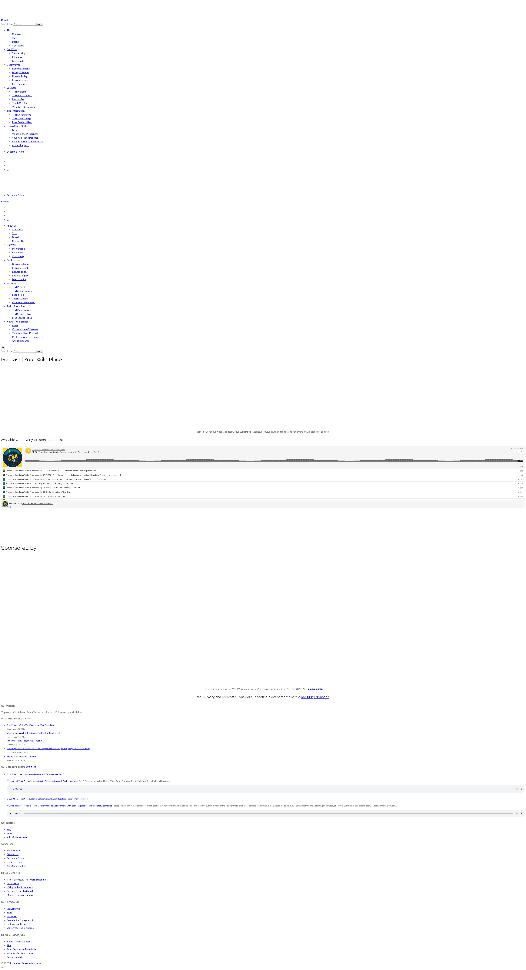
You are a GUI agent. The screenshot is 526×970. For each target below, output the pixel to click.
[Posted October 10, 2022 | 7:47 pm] (60, 805)
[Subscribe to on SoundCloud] (34, 766)
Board (15, 41)
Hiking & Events (20, 72)
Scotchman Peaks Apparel (20, 927)
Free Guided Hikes (22, 122)
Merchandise (19, 83)
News (15, 129)
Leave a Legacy (20, 80)
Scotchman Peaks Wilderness (25, 963)
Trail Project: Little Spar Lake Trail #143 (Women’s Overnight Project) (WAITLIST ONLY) (48, 748)
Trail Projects (19, 91)
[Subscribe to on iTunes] (29, 766)
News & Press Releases (19, 941)
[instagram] (7, 161)
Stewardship (18, 53)
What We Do (14, 850)
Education (17, 57)
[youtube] (7, 165)
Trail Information (16, 110)
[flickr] (7, 169)
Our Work (17, 33)
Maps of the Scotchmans (20, 894)
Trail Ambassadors (22, 95)
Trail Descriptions (21, 114)
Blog (9, 829)
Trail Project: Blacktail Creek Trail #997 (25, 740)
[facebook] (7, 157)
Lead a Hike (18, 99)
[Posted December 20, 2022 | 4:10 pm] (46, 781)
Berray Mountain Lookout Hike (21, 756)
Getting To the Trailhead (20, 891)
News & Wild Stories (17, 126)
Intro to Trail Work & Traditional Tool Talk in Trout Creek (33, 733)
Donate (5, 20)
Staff (14, 37)
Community (18, 60)
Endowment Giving (17, 923)
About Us (11, 30)
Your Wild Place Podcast (25, 137)
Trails (9, 912)
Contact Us (18, 45)
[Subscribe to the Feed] (27, 766)
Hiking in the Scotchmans (20, 887)
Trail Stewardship (21, 118)
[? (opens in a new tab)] (18, 601)
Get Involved (13, 64)
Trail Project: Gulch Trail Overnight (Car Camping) (30, 725)
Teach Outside (20, 103)
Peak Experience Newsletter (27, 141)
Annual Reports (20, 145)
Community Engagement (20, 920)
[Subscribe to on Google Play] (32, 766)
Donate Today (19, 76)
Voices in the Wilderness (25, 133)
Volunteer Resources (23, 106)
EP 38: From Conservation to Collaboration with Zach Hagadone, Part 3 (35, 774)
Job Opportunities (16, 865)
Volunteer (12, 87)
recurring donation (315, 697)
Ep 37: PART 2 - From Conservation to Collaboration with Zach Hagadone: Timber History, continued (47, 799)
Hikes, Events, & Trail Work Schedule (26, 879)
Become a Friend (21, 68)
